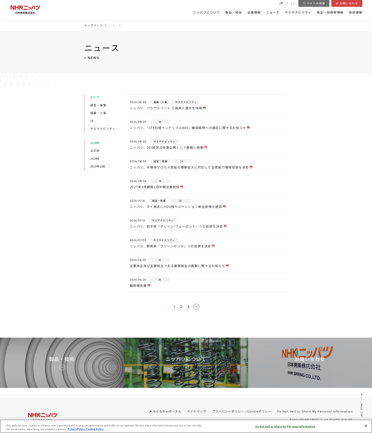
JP (281, 3)
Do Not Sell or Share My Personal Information (285, 426)
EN (293, 3)
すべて (94, 97)
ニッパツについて (206, 12)
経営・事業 (98, 105)
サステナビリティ (298, 12)
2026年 (94, 143)
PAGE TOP (361, 410)
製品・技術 (233, 12)
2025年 (94, 151)
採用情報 (355, 12)
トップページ (93, 25)
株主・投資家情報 (330, 12)
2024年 (94, 158)
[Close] (366, 426)
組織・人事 (98, 113)
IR (92, 121)
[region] (186, 426)
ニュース (272, 12)
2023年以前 (97, 166)
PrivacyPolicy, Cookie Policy (86, 429)
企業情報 (254, 12)
